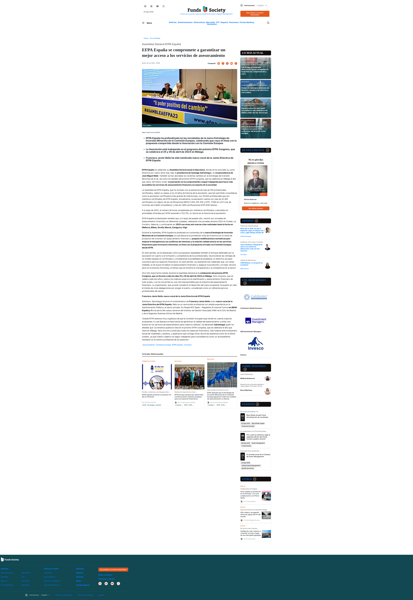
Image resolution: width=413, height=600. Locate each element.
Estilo (247, 479)
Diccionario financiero (52, 581)
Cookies (101, 595)
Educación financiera (52, 585)
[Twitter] (163, 6)
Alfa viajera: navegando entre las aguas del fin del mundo (250, 514)
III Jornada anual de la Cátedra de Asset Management (258, 455)
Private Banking (247, 22)
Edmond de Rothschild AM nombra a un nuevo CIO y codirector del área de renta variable (253, 130)
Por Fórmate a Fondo (149, 402)
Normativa (212, 24)
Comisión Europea (163, 345)
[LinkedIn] (145, 6)
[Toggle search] (268, 22)
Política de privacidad (85, 595)
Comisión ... (179, 405)
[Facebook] (223, 63)
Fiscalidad (48, 573)
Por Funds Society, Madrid (186, 402)
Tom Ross (243, 254)
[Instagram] (151, 6)
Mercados (210, 22)
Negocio (224, 22)
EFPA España (177, 345)
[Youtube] (157, 6)
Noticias (4, 569)
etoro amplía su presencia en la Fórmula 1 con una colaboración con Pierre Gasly (250, 495)
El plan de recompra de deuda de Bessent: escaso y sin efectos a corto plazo (255, 90)
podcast (158, 405)
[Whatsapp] (236, 63)
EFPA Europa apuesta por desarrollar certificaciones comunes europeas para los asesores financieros (189, 397)
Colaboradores (254, 280)
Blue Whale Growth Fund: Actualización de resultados (257, 416)
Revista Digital (253, 150)
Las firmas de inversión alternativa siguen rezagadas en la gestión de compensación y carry (254, 70)
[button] (254, 5)
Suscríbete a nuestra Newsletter (254, 14)
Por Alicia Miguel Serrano (251, 520)
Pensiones (234, 22)
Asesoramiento (49, 577)
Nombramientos (185, 22)
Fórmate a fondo (51, 569)
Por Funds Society (249, 501)
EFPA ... (191, 405)
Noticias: (173, 22)
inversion (188, 345)
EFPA (144, 405)
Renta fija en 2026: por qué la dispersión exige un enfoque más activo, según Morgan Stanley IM (252, 231)
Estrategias (151, 405)
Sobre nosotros (254, 366)
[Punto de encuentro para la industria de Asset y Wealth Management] (206, 10)
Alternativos (199, 22)
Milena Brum (244, 268)
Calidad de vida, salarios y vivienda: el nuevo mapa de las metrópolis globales (250, 533)
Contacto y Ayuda (106, 579)
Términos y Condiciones (63, 595)
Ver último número (255, 208)
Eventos (248, 404)
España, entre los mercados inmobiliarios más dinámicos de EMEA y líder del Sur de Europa (254, 110)
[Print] (231, 63)
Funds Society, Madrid (153, 132)
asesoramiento (149, 345)
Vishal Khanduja (245, 236)
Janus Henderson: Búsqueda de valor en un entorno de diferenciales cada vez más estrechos (251, 248)
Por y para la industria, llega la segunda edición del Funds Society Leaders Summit (258, 437)
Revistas (80, 569)
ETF (218, 22)
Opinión (247, 220)
